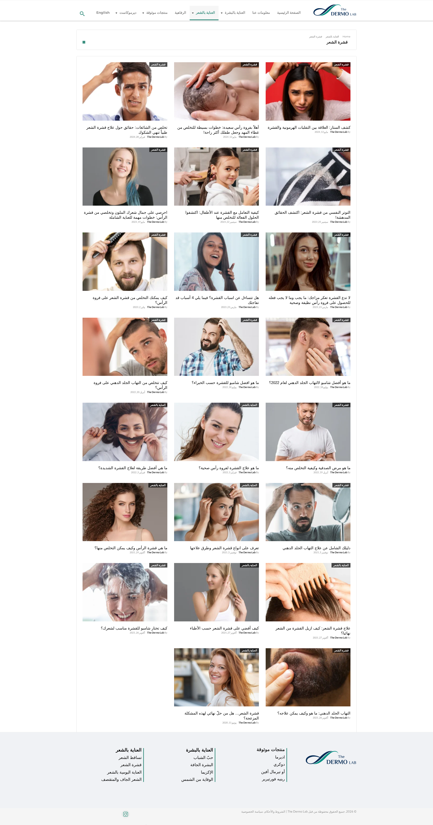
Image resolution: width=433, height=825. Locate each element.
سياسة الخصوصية (252, 811)
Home (346, 36)
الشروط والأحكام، (274, 811)
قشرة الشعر (341, 64)
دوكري (279, 764)
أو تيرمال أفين (273, 772)
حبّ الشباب (203, 757)
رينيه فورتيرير (273, 779)
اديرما (280, 757)
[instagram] (110, 816)
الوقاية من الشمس (197, 779)
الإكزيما (207, 772)
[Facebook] (145, 823)
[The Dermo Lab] (334, 10)
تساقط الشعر (130, 757)
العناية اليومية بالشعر (124, 772)
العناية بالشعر (332, 36)
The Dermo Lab (338, 131)
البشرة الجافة (201, 765)
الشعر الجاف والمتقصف (121, 779)
